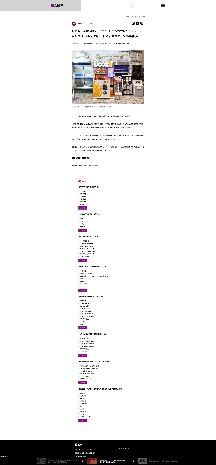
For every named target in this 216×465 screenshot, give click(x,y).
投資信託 (83, 393)
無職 (81, 324)
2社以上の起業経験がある (88, 374)
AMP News (80, 24)
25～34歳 (83, 194)
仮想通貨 (83, 401)
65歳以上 (83, 204)
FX (81, 406)
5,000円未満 (84, 339)
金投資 (82, 409)
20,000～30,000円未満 (87, 346)
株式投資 (83, 396)
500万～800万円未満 (86, 246)
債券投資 (83, 411)
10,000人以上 (84, 319)
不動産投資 (83, 404)
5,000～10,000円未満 (87, 341)
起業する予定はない (86, 379)
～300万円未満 (84, 241)
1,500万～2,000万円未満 (88, 254)
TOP (126, 17)
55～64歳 (83, 202)
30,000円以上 (84, 349)
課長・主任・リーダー (86, 273)
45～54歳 (83, 199)
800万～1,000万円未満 (87, 249)
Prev (83, 461)
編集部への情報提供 (81, 453)
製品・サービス (139, 17)
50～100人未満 (85, 306)
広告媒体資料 (91, 453)
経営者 (82, 281)
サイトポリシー (91, 449)
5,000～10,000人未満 (87, 316)
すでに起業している (86, 371)
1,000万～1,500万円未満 (88, 251)
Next (133, 461)
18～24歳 (83, 191)
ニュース (130, 17)
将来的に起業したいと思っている (89, 366)
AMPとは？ (78, 449)
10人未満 (83, 301)
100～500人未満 (85, 308)
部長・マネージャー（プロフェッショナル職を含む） (94, 276)
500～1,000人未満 (86, 311)
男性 (81, 219)
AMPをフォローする (125, 449)
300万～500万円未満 (86, 243)
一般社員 (83, 271)
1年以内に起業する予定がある (89, 368)
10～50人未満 (84, 303)
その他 (82, 224)
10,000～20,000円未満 (87, 344)
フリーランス (83, 284)
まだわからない (84, 376)
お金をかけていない (86, 351)
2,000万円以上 (84, 256)
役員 (81, 279)
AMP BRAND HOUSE (81, 457)
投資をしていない (85, 416)
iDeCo (82, 398)
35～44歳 (83, 196)
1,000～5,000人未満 (86, 314)
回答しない (83, 226)
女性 (81, 221)
